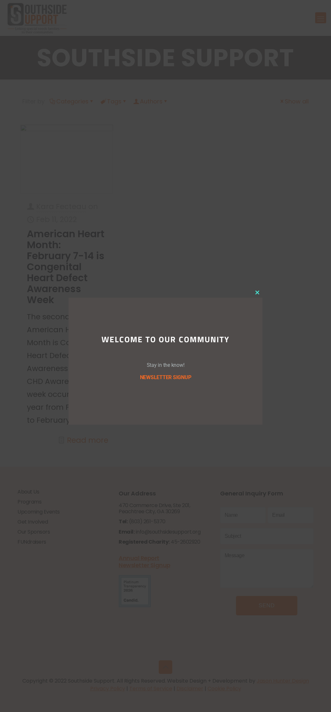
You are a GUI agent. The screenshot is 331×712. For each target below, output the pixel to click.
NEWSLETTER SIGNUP (165, 377)
